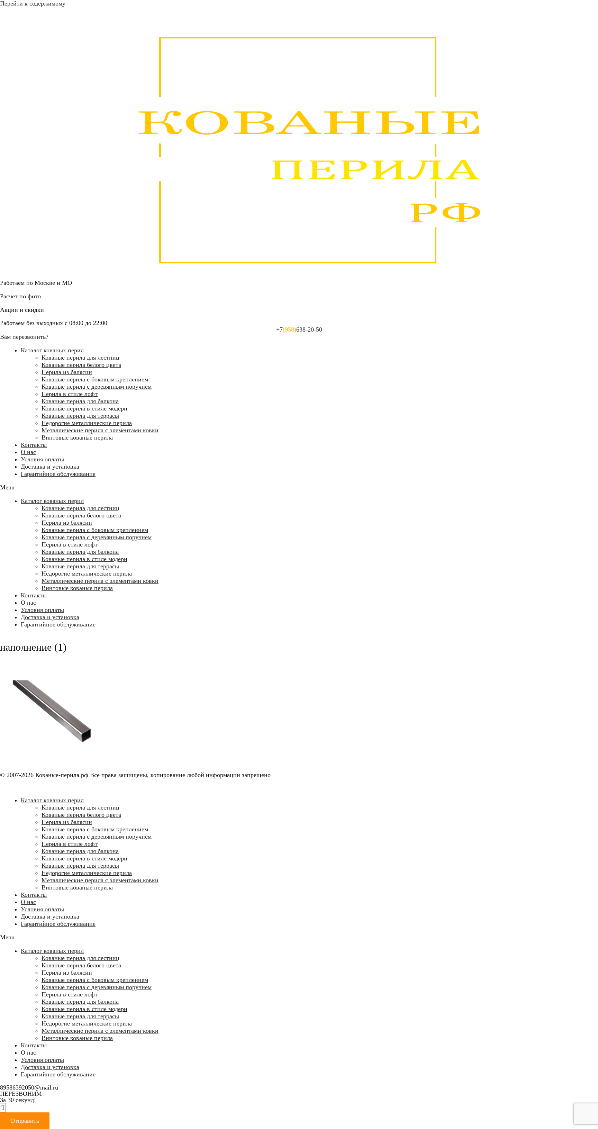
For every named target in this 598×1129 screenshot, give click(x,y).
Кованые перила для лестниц (80, 357)
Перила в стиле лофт (70, 393)
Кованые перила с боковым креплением (95, 379)
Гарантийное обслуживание (58, 473)
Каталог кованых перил (52, 350)
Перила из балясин (67, 372)
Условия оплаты (42, 459)
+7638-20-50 (299, 329)
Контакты (34, 444)
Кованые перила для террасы (80, 415)
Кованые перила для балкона (80, 401)
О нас (28, 452)
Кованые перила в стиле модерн (84, 408)
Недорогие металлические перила (87, 422)
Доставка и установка (50, 466)
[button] (299, 487)
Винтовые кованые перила (77, 437)
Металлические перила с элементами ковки (100, 430)
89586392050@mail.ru (29, 1087)
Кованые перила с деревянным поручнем (97, 386)
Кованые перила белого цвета (81, 364)
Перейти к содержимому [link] (32, 3)
